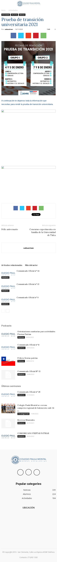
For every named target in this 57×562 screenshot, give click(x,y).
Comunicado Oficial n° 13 (28, 284)
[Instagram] (28, 472)
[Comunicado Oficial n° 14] (8, 274)
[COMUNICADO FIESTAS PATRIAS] (8, 437)
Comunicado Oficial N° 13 (28, 371)
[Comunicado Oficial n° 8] (8, 348)
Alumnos (14, 15)
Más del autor (31, 265)
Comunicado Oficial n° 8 (28, 345)
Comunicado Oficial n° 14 (28, 271)
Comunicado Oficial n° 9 (27, 297)
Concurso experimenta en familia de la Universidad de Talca (42, 232)
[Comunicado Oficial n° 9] (8, 300)
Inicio (3, 10)
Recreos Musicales (26, 420)
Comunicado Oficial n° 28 (28, 392)
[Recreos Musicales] (8, 423)
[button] (53, 3)
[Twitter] (37, 472)
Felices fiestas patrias (27, 358)
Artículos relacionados (11, 265)
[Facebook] (20, 472)
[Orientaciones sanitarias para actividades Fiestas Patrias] (8, 335)
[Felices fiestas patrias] (8, 361)
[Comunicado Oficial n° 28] (8, 395)
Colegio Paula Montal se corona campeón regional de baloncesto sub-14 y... (35, 408)
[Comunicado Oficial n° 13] (8, 287)
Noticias (22, 15)
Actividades (13, 10)
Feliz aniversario (9, 229)
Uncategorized (23, 414)
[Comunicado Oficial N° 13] (8, 375)
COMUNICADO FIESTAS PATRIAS (33, 433)
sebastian (9, 29)
